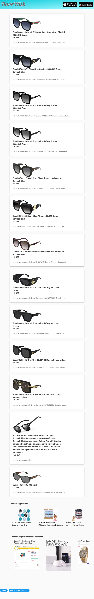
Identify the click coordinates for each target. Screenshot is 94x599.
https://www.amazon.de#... (23, 460)
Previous (12, 560)
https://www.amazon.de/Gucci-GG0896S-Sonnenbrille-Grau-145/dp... (39, 367)
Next (91, 560)
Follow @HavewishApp (19, 590)
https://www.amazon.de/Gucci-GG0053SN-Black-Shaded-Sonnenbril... (40, 79)
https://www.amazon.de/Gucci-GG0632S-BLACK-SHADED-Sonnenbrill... (40, 151)
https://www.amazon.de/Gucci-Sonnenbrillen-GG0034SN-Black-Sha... (39, 42)
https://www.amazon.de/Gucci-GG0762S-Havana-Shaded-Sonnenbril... (40, 262)
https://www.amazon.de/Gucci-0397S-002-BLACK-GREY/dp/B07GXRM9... (41, 115)
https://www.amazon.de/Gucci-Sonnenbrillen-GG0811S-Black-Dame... (39, 298)
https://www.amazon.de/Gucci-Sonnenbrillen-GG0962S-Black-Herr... (39, 333)
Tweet (3, 590)
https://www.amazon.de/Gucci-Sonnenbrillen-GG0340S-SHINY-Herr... (39, 492)
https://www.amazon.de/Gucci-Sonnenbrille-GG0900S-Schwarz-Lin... (39, 405)
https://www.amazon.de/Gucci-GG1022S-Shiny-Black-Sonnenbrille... (39, 226)
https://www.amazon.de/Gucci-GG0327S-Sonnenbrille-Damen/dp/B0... (40, 188)
